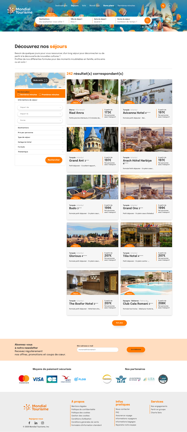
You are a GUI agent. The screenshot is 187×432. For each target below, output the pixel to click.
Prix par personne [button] (25, 132)
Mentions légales (79, 406)
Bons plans (108, 6)
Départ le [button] (24, 114)
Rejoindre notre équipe (126, 425)
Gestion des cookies (80, 416)
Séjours (74, 6)
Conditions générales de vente (85, 422)
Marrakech (80, 110)
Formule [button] (21, 147)
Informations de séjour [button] (28, 100)
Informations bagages (125, 422)
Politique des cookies (80, 413)
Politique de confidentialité (83, 409)
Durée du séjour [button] (127, 20)
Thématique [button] (23, 152)
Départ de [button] (24, 107)
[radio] (51, 14)
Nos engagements (159, 406)
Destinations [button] (51, 20)
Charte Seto (156, 413)
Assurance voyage (124, 416)
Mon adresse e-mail (85, 346)
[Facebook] (29, 422)
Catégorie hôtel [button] (24, 142)
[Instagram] (42, 422)
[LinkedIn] (36, 422)
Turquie (126, 110)
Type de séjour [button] (24, 137)
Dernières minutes (126, 6)
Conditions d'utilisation (81, 419)
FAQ (117, 412)
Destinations (61, 6)
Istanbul (134, 110)
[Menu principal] (163, 6)
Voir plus (119, 323)
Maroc (72, 110)
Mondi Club (95, 6)
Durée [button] (22, 120)
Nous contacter (123, 409)
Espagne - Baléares (131, 301)
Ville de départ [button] (76, 20)
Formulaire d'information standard (86, 425)
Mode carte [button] (38, 80)
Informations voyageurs (126, 419)
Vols (84, 6)
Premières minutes (50, 94)
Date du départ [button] (100, 20)
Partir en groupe (158, 409)
